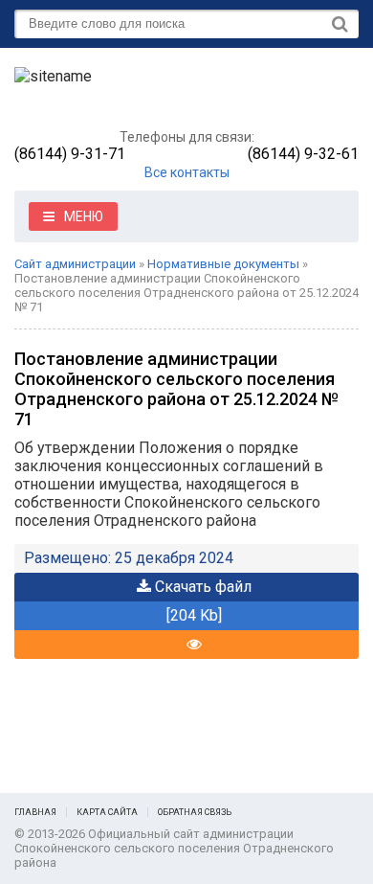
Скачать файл (201, 587)
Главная (35, 812)
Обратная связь (194, 812)
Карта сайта (107, 812)
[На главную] (157, 93)
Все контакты (187, 172)
